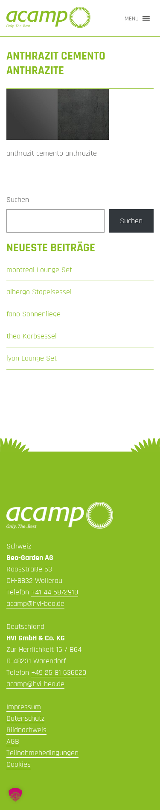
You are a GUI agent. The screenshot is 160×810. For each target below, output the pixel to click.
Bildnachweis (26, 730)
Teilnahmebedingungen (42, 753)
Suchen (17, 200)
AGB (12, 741)
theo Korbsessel (31, 336)
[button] (132, 18)
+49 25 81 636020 (58, 672)
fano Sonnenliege (33, 314)
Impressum (23, 707)
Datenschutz (25, 718)
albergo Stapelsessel (39, 292)
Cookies (18, 764)
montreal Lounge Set (39, 270)
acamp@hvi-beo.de (35, 603)
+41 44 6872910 (54, 592)
